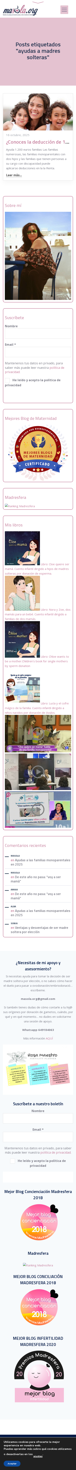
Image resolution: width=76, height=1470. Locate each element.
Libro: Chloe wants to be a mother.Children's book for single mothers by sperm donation (37, 661)
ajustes (37, 1456)
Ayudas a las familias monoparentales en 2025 (40, 862)
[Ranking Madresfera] (20, 506)
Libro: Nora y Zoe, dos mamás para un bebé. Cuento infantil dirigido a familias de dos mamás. (38, 614)
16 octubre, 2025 (17, 134)
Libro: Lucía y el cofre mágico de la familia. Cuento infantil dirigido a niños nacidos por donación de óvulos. (37, 708)
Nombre (11, 326)
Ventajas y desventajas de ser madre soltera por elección (39, 929)
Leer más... (14, 175)
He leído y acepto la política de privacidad (33, 382)
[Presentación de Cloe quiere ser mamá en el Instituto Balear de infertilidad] (38, 789)
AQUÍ (49, 1038)
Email (10, 344)
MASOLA (15, 856)
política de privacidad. (55, 1152)
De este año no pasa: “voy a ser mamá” (36, 879)
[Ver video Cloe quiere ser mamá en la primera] (38, 751)
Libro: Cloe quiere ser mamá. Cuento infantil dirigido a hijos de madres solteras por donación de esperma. (37, 568)
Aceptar (12, 1463)
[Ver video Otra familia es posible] (38, 826)
